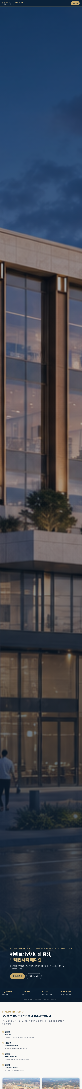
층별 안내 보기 (34, 976)
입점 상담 (75, 3)
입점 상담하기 (17, 976)
